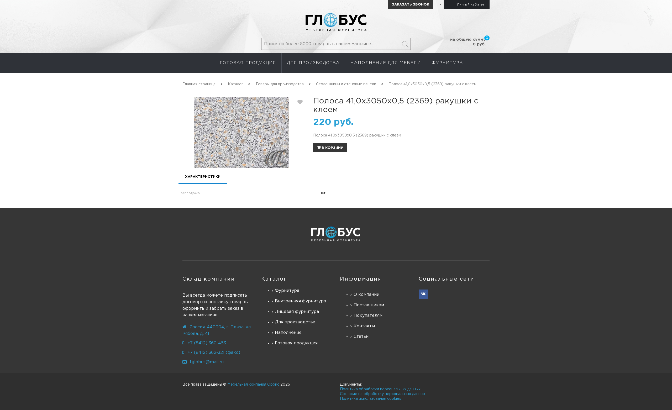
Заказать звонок (410, 4)
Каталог (274, 279)
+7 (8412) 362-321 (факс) (213, 353)
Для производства (295, 322)
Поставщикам (369, 305)
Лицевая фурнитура (297, 312)
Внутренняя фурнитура (300, 301)
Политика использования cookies (370, 398)
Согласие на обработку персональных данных (382, 394)
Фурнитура (287, 291)
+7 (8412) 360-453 (206, 343)
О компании (366, 295)
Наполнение (288, 333)
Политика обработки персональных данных (380, 389)
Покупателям (368, 316)
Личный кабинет (470, 4)
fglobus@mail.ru (207, 362)
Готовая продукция (296, 343)
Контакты (364, 326)
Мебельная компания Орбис (253, 384)
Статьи (361, 337)
